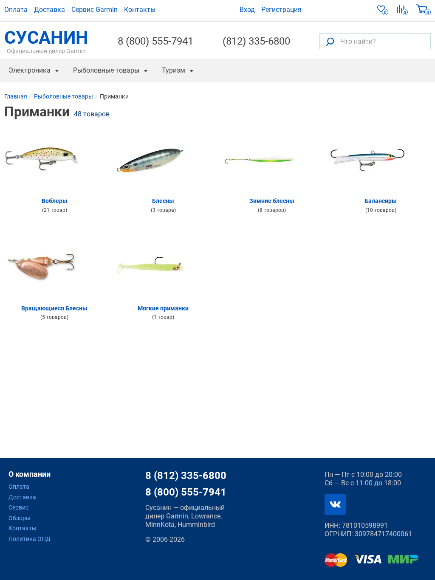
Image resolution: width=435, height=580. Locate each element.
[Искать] (330, 41)
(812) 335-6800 (256, 41)
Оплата (16, 10)
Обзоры (19, 518)
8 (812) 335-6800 (185, 475)
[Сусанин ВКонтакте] (335, 504)
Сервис (18, 507)
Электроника (29, 70)
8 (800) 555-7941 (155, 41)
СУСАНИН (46, 41)
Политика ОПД (29, 538)
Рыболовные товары (106, 70)
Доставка (49, 10)
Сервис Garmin (94, 10)
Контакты (139, 10)
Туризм (173, 70)
